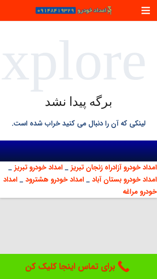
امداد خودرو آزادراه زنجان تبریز (114, 167)
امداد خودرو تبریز (39, 167)
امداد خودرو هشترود (55, 179)
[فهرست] (145, 10)
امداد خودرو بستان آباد (124, 179)
